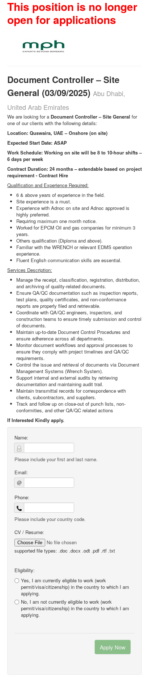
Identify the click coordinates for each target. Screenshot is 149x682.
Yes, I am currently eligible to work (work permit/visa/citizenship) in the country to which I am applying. (75, 587)
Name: (21, 437)
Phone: (21, 497)
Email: (21, 472)
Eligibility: (24, 570)
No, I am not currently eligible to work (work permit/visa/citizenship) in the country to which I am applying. (75, 608)
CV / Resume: (29, 532)
